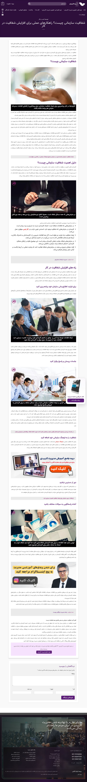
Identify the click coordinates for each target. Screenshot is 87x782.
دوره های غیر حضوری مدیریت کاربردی (52, 10)
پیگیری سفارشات (56, 765)
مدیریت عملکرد (17, 752)
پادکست (31, 10)
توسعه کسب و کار (43, 19)
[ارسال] (29, 4)
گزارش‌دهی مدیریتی (16, 758)
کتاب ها (37, 10)
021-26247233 (77, 757)
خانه (84, 10)
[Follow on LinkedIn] (2, 15)
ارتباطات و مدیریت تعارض (30, 758)
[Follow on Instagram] (2, 10)
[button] (2, 3)
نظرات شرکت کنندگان (10, 10)
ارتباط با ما (82, 15)
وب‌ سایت (29, 689)
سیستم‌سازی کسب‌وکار (15, 754)
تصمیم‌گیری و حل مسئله (30, 760)
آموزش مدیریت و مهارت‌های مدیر (29, 752)
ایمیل (51, 689)
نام (74, 689)
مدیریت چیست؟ (56, 763)
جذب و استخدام (32, 754)
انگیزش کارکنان (32, 756)
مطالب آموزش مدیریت (31, 750)
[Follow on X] (2, 12)
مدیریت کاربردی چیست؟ (55, 754)
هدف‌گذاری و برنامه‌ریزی (15, 760)
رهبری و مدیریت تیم (16, 756)
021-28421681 (77, 759)
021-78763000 (77, 754)
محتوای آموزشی (23, 10)
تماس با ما (73, 763)
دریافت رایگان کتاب (75, 400)
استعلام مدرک (57, 761)
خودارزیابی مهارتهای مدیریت (54, 758)
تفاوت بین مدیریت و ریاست (54, 756)
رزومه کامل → (79, 774)
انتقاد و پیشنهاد (79, 763)
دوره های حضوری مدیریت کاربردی (73, 10)
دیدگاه (73, 674)
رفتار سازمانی (57, 759)
